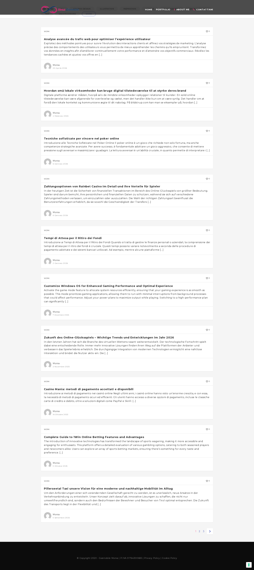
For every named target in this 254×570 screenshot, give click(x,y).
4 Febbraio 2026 (60, 116)
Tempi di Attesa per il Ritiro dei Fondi (73, 238)
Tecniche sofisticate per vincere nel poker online (81, 138)
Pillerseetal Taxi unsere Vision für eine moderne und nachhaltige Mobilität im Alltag (108, 488)
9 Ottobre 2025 (60, 466)
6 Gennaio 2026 (60, 164)
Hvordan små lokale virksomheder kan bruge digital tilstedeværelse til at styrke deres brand (115, 90)
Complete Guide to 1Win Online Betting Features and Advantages (94, 437)
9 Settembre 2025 (61, 518)
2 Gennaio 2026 (60, 263)
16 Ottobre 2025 (60, 414)
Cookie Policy (169, 558)
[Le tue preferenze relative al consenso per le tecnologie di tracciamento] (249, 565)
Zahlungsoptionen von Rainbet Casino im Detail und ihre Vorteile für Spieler (102, 186)
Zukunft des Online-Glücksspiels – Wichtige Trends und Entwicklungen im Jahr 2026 (109, 337)
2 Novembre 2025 (61, 366)
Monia (56, 65)
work (47, 31)
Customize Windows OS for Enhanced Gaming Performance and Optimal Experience (108, 286)
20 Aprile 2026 (60, 68)
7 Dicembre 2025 (61, 315)
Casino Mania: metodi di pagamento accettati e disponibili (89, 389)
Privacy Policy (152, 558)
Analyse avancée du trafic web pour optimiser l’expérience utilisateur (97, 39)
